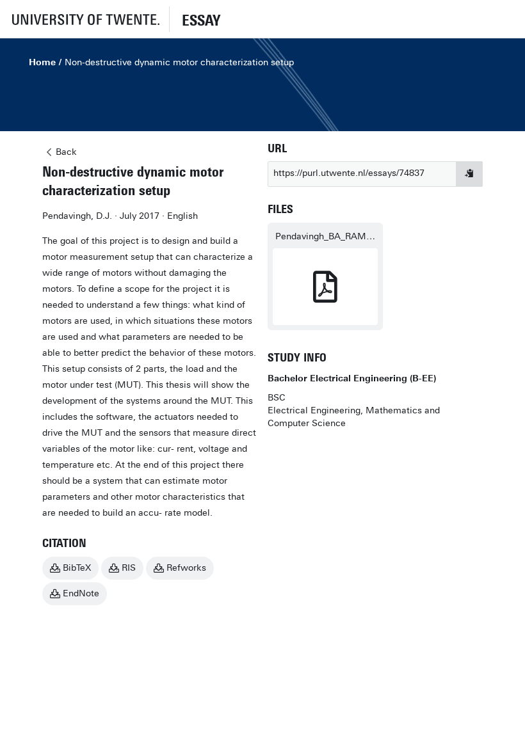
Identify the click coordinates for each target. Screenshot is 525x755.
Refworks (186, 567)
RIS (129, 567)
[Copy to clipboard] (469, 174)
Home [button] (42, 62)
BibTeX (77, 567)
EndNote (81, 593)
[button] (84, 19)
